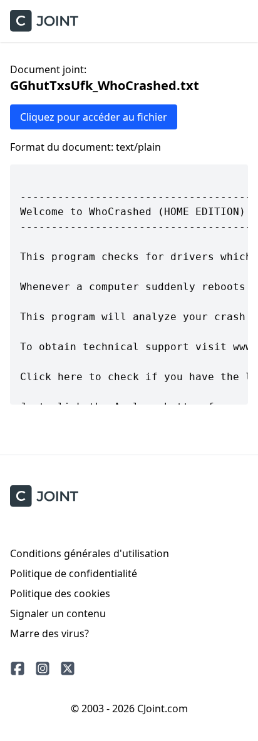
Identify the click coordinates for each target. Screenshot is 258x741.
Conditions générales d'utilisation (89, 553)
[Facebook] (17, 668)
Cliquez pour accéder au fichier (93, 117)
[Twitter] (67, 668)
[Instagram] (42, 668)
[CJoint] (44, 496)
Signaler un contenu (58, 613)
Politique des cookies (60, 593)
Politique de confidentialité (73, 573)
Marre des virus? (49, 633)
